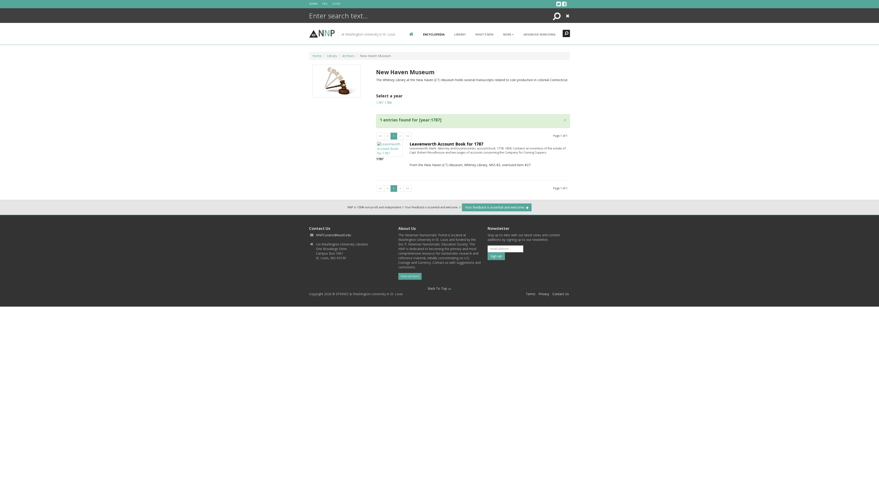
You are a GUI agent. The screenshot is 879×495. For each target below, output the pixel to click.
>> (407, 136)
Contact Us (560, 294)
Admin (313, 3)
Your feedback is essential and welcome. (495, 207)
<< (380, 136)
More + (508, 34)
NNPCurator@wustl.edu (333, 235)
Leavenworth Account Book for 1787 (446, 144)
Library (460, 34)
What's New (484, 34)
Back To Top (438, 288)
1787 (379, 102)
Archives (348, 56)
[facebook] (564, 4)
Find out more (410, 276)
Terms (530, 294)
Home (317, 56)
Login (336, 3)
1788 (388, 102)
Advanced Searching (540, 34)
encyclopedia (434, 34)
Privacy (544, 294)
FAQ (324, 3)
